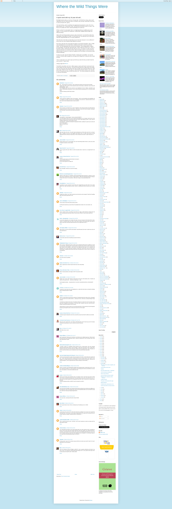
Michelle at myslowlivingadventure (66, 173)
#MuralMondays (103, 136)
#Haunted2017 (102, 118)
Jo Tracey (61, 287)
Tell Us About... (102, 296)
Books (101, 170)
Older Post (92, 474)
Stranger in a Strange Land (105, 284)
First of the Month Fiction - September (107, 370)
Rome (101, 269)
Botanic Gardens (103, 174)
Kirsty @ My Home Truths (64, 270)
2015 (101, 354)
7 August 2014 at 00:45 (70, 148)
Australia (101, 158)
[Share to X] (73, 75)
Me (60, 115)
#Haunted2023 (102, 122)
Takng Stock (102, 292)
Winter (101, 320)
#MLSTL (66, 63)
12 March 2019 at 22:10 (70, 396)
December (103, 357)
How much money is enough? (105, 83)
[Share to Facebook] (74, 75)
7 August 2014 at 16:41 (77, 173)
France (101, 203)
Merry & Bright (107, 38)
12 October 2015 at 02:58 (70, 277)
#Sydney (101, 143)
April (102, 392)
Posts (101, 416)
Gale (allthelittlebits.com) (64, 386)
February (102, 395)
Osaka (101, 254)
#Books (101, 107)
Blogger (90, 500)
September (103, 361)
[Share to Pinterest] (75, 75)
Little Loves (102, 225)
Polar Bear (102, 262)
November (103, 358)
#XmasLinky (102, 148)
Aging (101, 152)
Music (101, 247)
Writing (101, 322)
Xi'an (101, 324)
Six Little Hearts (63, 166)
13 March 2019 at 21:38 (68, 439)
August (102, 363)
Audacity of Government (104, 156)
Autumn (106, 69)
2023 (101, 341)
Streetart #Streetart (103, 287)
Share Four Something (104, 276)
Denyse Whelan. (63, 335)
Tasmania (101, 294)
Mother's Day (102, 246)
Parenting (101, 255)
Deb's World (62, 403)
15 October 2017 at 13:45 (68, 287)
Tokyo (101, 306)
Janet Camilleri (62, 139)
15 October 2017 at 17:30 (75, 320)
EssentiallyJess (63, 183)
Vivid (101, 311)
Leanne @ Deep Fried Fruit (65, 156)
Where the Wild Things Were (82, 6)
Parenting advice (103, 257)
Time (101, 305)
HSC (101, 217)
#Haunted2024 (102, 123)
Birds (101, 166)
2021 (101, 344)
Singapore (102, 280)
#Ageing (101, 99)
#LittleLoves (102, 129)
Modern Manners (103, 241)
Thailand (101, 298)
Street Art (101, 285)
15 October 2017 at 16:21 (74, 313)
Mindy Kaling (102, 240)
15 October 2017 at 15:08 (67, 295)
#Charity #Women (103, 110)
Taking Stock (102, 291)
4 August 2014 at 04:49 (68, 106)
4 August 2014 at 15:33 (65, 115)
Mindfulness (102, 239)
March (102, 393)
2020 (101, 346)
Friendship (102, 204)
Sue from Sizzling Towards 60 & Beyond (67, 355)
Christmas (101, 181)
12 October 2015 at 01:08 (74, 270)
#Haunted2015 (102, 115)
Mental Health (102, 237)
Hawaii (101, 211)
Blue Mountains (102, 169)
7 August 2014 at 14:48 (70, 166)
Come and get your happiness (106, 372)
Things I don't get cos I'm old (105, 303)
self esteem (102, 274)
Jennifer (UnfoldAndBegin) (65, 365)
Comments (102, 418)
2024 (101, 340)
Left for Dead (102, 224)
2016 (101, 352)
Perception (102, 259)
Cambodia (102, 176)
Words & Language (103, 321)
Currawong (102, 188)
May (102, 390)
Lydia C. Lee (102, 432)
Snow (101, 281)
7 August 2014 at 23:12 (68, 192)
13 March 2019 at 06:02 (67, 410)
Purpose (101, 263)
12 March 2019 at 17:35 (76, 344)
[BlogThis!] (71, 75)
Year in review (102, 325)
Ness (61, 130)
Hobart (101, 214)
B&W (101, 159)
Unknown (61, 106)
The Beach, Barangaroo (109, 23)
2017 (101, 351)
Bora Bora (101, 173)
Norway (101, 251)
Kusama (101, 222)
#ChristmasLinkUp (103, 111)
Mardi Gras (102, 229)
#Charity (101, 108)
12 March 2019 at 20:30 (67, 375)
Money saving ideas (103, 243)
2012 (101, 400)
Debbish (61, 295)
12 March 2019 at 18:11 (79, 355)
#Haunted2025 (102, 125)
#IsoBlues (101, 128)
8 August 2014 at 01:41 (72, 200)
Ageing (101, 151)
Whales (101, 314)
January (102, 397)
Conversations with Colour (105, 367)
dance (101, 189)
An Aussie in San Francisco (65, 320)
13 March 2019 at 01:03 (69, 403)
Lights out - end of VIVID (109, 76)
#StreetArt (101, 140)
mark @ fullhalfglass (64, 200)
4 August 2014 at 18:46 (66, 130)
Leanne (61, 375)
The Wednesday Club (104, 302)
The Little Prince (103, 299)
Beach (101, 160)
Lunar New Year (103, 228)
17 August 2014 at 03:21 (72, 227)
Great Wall (102, 206)
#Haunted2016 (102, 117)
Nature (101, 248)
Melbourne (102, 233)
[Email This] (70, 75)
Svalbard (101, 288)
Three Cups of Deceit (105, 373)
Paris (101, 258)
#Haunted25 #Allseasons (104, 126)
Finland (101, 200)
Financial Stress (103, 199)
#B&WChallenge (103, 106)
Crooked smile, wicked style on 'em (107, 384)
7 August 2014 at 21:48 (70, 183)
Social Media (102, 283)
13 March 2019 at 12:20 (74, 419)
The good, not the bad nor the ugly (107, 380)
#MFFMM (101, 133)
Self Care (101, 272)
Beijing (101, 162)
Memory (101, 235)
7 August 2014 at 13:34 (74, 156)
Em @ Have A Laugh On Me (65, 210)
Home (76, 474)
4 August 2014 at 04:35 (66, 96)
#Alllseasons (102, 100)
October (102, 360)
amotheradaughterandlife (64, 419)
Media (101, 232)
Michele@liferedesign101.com (65, 344)
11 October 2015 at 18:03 (68, 255)
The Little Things (103, 300)
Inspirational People (103, 218)
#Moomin (101, 134)
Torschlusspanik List (103, 307)
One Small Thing (103, 252)
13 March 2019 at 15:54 (70, 427)
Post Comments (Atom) (65, 476)
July (102, 387)
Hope (101, 215)
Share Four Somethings (104, 277)
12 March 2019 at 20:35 (74, 386)
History (101, 213)
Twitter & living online (104, 310)
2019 (101, 347)
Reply (61, 93)
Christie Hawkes (63, 427)
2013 (101, 399)
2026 (101, 336)
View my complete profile (103, 434)
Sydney (101, 289)
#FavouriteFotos (103, 114)
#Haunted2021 (102, 121)
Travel (101, 309)
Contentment (102, 184)
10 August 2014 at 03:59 (73, 218)
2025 (101, 338)
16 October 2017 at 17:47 (71, 335)
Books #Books (102, 171)
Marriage (101, 230)
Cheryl (61, 410)
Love (101, 226)
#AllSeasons (102, 103)
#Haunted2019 (102, 119)
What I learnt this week (104, 317)
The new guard (108, 54)
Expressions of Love (103, 192)
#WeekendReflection (103, 145)
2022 (101, 343)
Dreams (101, 191)
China (101, 180)
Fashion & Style (102, 196)
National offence (104, 382)
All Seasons (102, 154)
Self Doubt (102, 273)
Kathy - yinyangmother (64, 218)
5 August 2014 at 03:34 (70, 139)
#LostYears (102, 132)
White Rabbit (102, 318)
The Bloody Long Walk (109, 31)
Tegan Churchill (63, 148)
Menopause (102, 236)
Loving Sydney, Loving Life (110, 61)
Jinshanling (102, 221)
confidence (102, 182)
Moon (101, 244)
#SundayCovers (103, 141)
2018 (101, 349)
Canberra (101, 177)
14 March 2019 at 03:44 (66, 447)
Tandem (102, 368)
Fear (100, 198)
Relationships (102, 266)
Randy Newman (103, 265)
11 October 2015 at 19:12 (73, 262)
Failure (101, 195)
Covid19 (101, 185)
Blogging (101, 167)
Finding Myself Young (64, 243)
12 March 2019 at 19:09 (74, 365)
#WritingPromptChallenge (104, 147)
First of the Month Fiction (109, 46)
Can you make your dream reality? (107, 375)
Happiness (102, 210)
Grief (101, 207)
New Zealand (102, 250)
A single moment (104, 379)
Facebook (101, 193)
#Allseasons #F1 (103, 104)
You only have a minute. (104, 89)
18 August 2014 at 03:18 (72, 243)
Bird (100, 165)
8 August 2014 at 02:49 (75, 210)
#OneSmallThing (103, 137)
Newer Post (59, 474)
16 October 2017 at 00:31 (66, 328)
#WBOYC (101, 144)
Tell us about (102, 295)
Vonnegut (101, 313)
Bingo (101, 163)
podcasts (101, 261)
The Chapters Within (63, 227)
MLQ (60, 447)
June (102, 389)
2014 (101, 355)
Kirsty (61, 96)
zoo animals (102, 327)
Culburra (101, 187)
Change (101, 178)
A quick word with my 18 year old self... (108, 385)
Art (100, 155)
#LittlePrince (102, 130)
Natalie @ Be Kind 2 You (64, 262)
